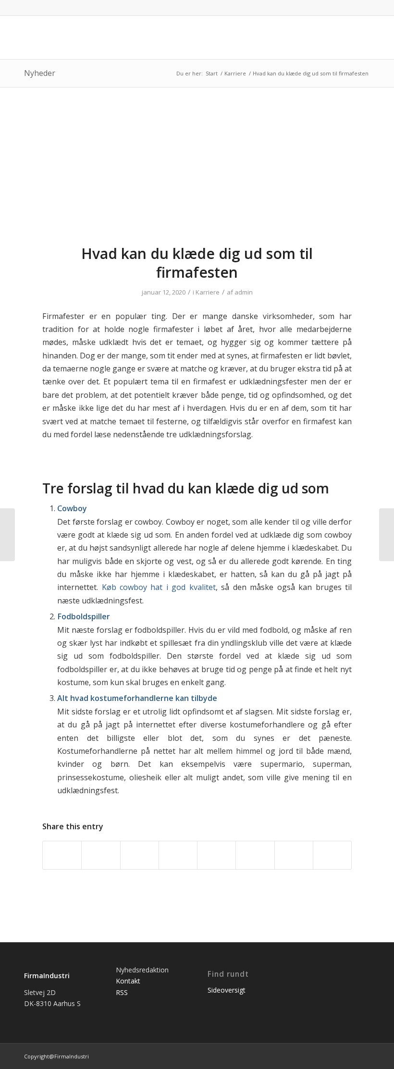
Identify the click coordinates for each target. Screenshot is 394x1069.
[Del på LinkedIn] (178, 855)
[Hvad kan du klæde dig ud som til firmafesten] (197, 172)
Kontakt (128, 980)
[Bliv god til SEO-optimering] (386, 534)
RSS (122, 992)
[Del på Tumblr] (216, 855)
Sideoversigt (227, 990)
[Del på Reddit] (294, 855)
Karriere (208, 292)
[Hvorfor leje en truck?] (7, 534)
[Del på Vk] (255, 855)
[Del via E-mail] (332, 855)
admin (243, 292)
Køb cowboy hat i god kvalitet (159, 587)
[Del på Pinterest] (140, 855)
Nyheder (39, 73)
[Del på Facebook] (62, 855)
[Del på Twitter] (101, 855)
